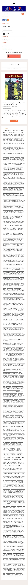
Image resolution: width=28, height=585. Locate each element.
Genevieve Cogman (11, 278)
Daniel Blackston (18, 211)
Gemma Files (22, 277)
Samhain (8, 503)
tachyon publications (20, 536)
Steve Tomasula (6, 532)
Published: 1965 (11, 444)
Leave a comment (7, 108)
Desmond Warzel (14, 235)
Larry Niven (15, 365)
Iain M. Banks (5, 304)
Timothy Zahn (17, 543)
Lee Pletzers (21, 366)
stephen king (9, 527)
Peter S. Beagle (11, 431)
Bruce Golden (19, 182)
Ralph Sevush (11, 470)
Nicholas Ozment (16, 411)
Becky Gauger (16, 168)
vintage (14, 555)
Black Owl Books (11, 173)
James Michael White (8, 319)
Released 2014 (7, 480)
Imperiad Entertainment (11, 305)
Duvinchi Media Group (11, 245)
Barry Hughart (10, 168)
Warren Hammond (15, 559)
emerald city (18, 255)
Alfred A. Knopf (11, 148)
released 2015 (13, 480)
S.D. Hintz (18, 501)
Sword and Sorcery (15, 535)
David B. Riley (18, 221)
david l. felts (7, 225)
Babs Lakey (5, 163)
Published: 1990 (6, 453)
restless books (19, 481)
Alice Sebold (12, 149)
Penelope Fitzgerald (14, 429)
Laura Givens (20, 365)
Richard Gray (16, 482)
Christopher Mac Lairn (16, 199)
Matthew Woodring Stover (14, 383)
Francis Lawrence (6, 268)
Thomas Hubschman (12, 542)
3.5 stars (19, 132)
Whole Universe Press (12, 563)
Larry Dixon (10, 365)
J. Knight (8, 309)
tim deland (19, 542)
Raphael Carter (12, 473)
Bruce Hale (5, 183)
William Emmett (18, 565)
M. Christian (5, 376)
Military (8, 401)
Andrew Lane (17, 153)
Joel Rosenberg (19, 330)
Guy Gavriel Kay (21, 289)
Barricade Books (16, 167)
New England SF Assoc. (20, 410)
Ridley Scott (11, 485)
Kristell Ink (20, 360)
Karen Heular (18, 349)
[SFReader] (14, 8)
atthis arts (21, 159)
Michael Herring (14, 393)
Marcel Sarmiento (15, 377)
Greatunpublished (16, 284)
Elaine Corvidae (9, 251)
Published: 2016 (15, 465)
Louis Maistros (18, 373)
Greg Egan (15, 285)
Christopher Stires (7, 201)
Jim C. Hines (5, 329)
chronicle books (14, 201)
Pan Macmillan (15, 421)
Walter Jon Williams (13, 558)
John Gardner (9, 334)
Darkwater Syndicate (8, 218)
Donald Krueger (17, 238)
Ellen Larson (12, 255)
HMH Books (10, 300)
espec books (8, 260)
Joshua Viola (14, 343)
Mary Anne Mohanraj (20, 382)
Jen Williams (11, 328)
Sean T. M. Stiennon (12, 511)
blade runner (5, 174)
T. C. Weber (9, 536)
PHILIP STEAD (9, 434)
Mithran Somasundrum (17, 402)
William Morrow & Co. (17, 566)
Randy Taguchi (6, 473)
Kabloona (20, 348)
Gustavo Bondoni (13, 289)
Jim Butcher (22, 328)
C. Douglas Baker (21, 184)
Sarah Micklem (19, 506)
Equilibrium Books (6, 256)
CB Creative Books (17, 190)
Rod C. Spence (8, 496)
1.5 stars (16, 130)
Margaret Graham (10, 378)
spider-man (12, 522)
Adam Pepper (21, 143)
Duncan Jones (12, 244)
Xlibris (12, 574)
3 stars (14, 132)
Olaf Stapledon (17, 416)
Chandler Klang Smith (14, 193)
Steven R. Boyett (8, 531)
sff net (11, 514)
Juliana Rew (14, 344)
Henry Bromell (10, 298)
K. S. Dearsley (15, 348)
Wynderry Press (19, 573)
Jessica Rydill (16, 328)
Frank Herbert (8, 269)
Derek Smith (8, 235)
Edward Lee (8, 249)
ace (13, 143)
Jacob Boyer (18, 313)
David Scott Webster (15, 225)
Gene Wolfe (18, 278)
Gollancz (5, 283)
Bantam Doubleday (17, 164)
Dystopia (18, 245)
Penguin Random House (7, 430)
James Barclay (21, 314)
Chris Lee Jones (17, 195)
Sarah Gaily (8, 506)
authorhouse (13, 160)
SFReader (15, 514)
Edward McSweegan (14, 249)
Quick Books (5, 468)
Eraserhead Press (13, 256)
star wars (9, 525)
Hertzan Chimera (15, 299)
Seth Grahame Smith (20, 512)
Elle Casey (8, 255)
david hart (14, 223)
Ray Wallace (14, 476)
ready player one (21, 476)
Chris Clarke (11, 195)
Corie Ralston (18, 205)
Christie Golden (10, 196)
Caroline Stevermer (20, 187)
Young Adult (10, 575)
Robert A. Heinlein (9, 486)
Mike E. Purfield (22, 399)
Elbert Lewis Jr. (21, 251)
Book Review (6, 177)
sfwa (20, 514)
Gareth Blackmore (9, 274)
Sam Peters (13, 503)
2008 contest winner (11, 138)
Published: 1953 (14, 442)
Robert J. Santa (21, 490)
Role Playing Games (14, 497)
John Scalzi (10, 336)
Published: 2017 (7, 466)
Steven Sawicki (15, 531)
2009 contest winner (19, 138)
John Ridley (5, 336)
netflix (4, 410)
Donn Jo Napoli (16, 239)
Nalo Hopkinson (12, 407)
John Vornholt (15, 336)
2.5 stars (9, 132)
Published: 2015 (6, 465)
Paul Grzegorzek (10, 426)
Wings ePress (21, 570)
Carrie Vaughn (18, 188)
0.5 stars (8, 130)
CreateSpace (12, 206)
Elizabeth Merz (17, 254)
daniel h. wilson (9, 212)
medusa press (8, 386)
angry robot (20, 154)
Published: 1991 (13, 453)
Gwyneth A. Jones (7, 290)
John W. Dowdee (21, 336)
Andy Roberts (14, 154)
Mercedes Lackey (17, 387)
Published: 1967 (17, 444)
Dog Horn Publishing (10, 238)
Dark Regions (17, 216)
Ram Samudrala (18, 470)
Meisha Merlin (14, 386)
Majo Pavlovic (8, 377)
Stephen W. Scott (15, 527)
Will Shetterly (10, 570)
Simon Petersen (11, 518)
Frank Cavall (12, 268)
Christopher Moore (6, 200)
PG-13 (15, 433)
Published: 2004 (16, 460)
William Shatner (14, 569)
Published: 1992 (20, 453)
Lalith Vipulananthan (15, 364)
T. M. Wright (13, 536)
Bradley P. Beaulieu (6, 178)
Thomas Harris (5, 542)
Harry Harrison (14, 294)
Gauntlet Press (15, 277)
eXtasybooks (18, 261)
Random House (21, 472)
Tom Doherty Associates (9, 546)
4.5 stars (9, 134)
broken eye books (12, 182)
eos (22, 255)
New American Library (11, 410)
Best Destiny (5, 172)
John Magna (15, 335)
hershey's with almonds (7, 299)
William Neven (5, 568)
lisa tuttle (13, 370)
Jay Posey (11, 323)
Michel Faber (5, 399)
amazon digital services (8, 152)
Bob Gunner (10, 175)
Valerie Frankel (9, 553)
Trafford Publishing (11, 549)
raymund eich (7, 476)
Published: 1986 (18, 450)
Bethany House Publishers (18, 172)
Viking (19, 554)
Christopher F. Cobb (17, 196)
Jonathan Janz (5, 339)
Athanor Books (16, 159)
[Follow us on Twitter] (6, 20)
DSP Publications (6, 244)
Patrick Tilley (11, 423)
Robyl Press (9, 495)
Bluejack (5, 175)
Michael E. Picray (19, 391)
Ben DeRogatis (10, 169)
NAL (8, 407)
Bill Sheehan (5, 173)
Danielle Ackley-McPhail (18, 212)
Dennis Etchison (20, 233)
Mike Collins (16, 399)
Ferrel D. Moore (11, 264)
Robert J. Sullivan (13, 491)
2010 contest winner (7, 139)
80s (21, 134)
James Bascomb (6, 315)
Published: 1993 (6, 454)
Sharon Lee (8, 515)
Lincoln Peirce (15, 369)
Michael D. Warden (12, 391)
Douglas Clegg (6, 243)
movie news (5, 405)
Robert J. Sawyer (6, 491)
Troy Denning (8, 550)
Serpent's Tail (13, 512)
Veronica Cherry (9, 554)
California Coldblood (12, 187)
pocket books (9, 435)
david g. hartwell (14, 222)
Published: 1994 (13, 454)
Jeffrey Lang (21, 324)
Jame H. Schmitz (8, 314)
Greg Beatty (5, 285)
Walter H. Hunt (5, 558)
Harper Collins (17, 293)
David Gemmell (6, 223)
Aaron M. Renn (7, 143)
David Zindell (6, 228)
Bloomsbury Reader (18, 174)
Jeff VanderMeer (9, 327)
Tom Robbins (19, 546)
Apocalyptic (12, 157)
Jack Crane (20, 310)
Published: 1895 (9, 439)
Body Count (15, 175)
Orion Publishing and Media (18, 418)
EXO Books (13, 261)
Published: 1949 (7, 442)
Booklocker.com (21, 175)
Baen (16, 163)
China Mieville (15, 194)
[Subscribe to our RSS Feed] (8, 20)
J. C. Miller (5, 308)
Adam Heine (16, 143)
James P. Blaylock (17, 319)
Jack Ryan (9, 313)
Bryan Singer (5, 184)
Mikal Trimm (10, 399)
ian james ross (11, 304)
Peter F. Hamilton (20, 430)
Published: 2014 (21, 463)
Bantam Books (10, 164)
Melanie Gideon (6, 387)
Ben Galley (20, 169)
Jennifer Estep (5, 328)
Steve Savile (21, 531)
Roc (12, 495)
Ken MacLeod (11, 355)
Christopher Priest (14, 200)
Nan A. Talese (18, 407)
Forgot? (7, 33)
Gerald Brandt (15, 280)
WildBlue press (9, 564)
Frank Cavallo (18, 268)
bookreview (13, 177)
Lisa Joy (9, 370)
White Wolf (5, 563)
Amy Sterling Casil (11, 153)
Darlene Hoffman (16, 218)
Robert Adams (16, 486)
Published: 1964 (5, 444)
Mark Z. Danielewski (20, 381)
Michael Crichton (10, 390)
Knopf (7, 360)
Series (9, 512)
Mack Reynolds (16, 376)
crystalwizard (13, 207)
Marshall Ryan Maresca (7, 382)
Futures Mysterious (6, 272)
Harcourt (21, 291)
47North (19, 134)
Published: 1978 (19, 448)
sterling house (22, 527)
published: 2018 (16, 466)
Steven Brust (17, 530)
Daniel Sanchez (13, 213)
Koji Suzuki (10, 360)
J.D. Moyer (15, 308)
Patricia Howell (11, 422)
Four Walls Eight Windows (18, 267)
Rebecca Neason (6, 477)
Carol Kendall (5, 188)
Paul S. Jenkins (20, 427)
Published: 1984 (5, 450)
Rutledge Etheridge (6, 501)
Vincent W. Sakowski (7, 555)
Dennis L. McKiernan (13, 234)
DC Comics (14, 228)
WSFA (14, 573)
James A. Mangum (15, 314)
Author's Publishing (6, 160)
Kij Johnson (17, 358)
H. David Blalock (19, 290)
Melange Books (20, 386)
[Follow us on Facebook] (3, 20)
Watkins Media (16, 560)
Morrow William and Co (13, 403)
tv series (14, 550)
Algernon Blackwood (19, 148)
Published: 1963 (18, 443)
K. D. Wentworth (9, 348)
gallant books (17, 273)
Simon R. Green (17, 518)
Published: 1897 (15, 439)
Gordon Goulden (10, 283)
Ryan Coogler (13, 501)
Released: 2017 (6, 481)
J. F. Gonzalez (19, 308)
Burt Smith (10, 184)
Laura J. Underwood (6, 366)
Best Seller (10, 172)
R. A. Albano (18, 468)
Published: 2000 (19, 457)
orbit (9, 418)
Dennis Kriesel (6, 234)
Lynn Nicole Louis (13, 375)
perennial (14, 430)
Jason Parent (6, 323)
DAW (11, 228)
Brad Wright (13, 178)
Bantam (5, 164)
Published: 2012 (6, 463)
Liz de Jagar (9, 372)
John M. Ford (10, 335)
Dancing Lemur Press (10, 211)
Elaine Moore (15, 251)
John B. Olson (13, 333)
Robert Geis (19, 489)
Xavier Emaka (6, 574)
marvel (14, 382)
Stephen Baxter (18, 526)
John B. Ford (8, 333)
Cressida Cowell (19, 206)
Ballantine (21, 163)
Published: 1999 (10, 457)
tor (19, 548)
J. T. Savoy (10, 310)
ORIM (11, 418)
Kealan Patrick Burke (10, 353)
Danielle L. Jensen (6, 213)
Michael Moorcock (18, 396)
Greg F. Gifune (20, 285)
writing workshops (9, 573)
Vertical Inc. (15, 554)
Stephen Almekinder (10, 526)
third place (15, 541)
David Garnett (21, 222)
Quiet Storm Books (11, 468)
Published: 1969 (13, 445)
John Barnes (18, 333)
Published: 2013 (14, 463)
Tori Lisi (5, 549)
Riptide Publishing (17, 485)
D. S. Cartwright (17, 210)
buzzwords (15, 184)
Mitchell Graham (9, 402)
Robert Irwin (8, 490)
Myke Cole (9, 406)
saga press (19, 502)
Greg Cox (10, 285)
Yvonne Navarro (17, 575)
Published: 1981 (6, 449)
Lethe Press (5, 369)
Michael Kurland (17, 395)
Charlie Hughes (9, 194)
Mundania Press (20, 405)
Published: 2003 (7, 461)
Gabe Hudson (21, 272)
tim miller (13, 543)
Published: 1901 (21, 439)
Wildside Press (16, 564)
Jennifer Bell (20, 327)
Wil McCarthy (16, 570)
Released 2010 (16, 478)
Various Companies (17, 553)
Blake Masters (11, 174)
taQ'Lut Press (11, 537)
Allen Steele (9, 150)
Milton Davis (13, 401)
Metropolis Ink (9, 388)
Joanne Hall (14, 329)
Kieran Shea (12, 358)
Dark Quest (11, 216)
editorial (9, 248)
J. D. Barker (10, 308)
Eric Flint (20, 256)
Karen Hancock (12, 349)
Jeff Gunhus (10, 324)
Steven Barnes (11, 530)
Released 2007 (20, 477)
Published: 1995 (20, 454)
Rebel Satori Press (13, 477)
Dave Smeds (8, 221)
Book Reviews (19, 177)
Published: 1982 (12, 449)
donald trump (10, 239)
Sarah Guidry (13, 506)
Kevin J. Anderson (6, 358)
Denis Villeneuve (13, 233)
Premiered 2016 (6, 438)
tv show (18, 550)
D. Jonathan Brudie (9, 210)
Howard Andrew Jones (16, 303)
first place (11, 267)
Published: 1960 (12, 443)
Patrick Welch (17, 423)
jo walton (19, 343)
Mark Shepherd (8, 381)
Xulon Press (17, 574)
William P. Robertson (12, 568)
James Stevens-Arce (12, 320)
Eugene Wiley (15, 260)
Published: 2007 (6, 462)
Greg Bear (22, 284)
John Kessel (20, 334)
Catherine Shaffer (10, 190)
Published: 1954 (20, 442)
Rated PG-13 (18, 473)
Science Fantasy (16, 507)
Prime (19, 438)
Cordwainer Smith (12, 205)
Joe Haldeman (8, 330)
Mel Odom (11, 387)
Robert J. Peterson (14, 490)
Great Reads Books (9, 284)
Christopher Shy (21, 200)
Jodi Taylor (19, 329)
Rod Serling (13, 496)
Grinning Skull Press (17, 288)
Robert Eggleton (14, 489)
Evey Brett (9, 261)
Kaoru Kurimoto (6, 349)
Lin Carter (10, 369)
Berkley (22, 170)
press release (14, 438)
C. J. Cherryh (17, 185)
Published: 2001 (7, 459)
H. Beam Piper (12, 290)
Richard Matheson (10, 484)
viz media (18, 555)
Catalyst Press (9, 189)
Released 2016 (20, 480)
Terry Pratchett (17, 538)
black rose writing (18, 173)
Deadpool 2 (19, 228)
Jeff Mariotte (15, 324)
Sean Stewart (5, 511)
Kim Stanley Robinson (17, 359)
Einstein (4, 251)
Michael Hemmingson (7, 393)
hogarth (14, 300)
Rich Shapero (6, 485)
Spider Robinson (18, 522)
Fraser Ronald (16, 269)
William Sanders (7, 569)
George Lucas (9, 279)
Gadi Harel (5, 273)
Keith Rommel (15, 354)
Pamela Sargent (8, 421)
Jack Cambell (14, 310)
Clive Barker (15, 202)
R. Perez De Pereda (19, 469)
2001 (23, 134)
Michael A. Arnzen (16, 388)
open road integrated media (16, 417)
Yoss (6, 575)
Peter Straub (10, 433)
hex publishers (22, 299)
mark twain (14, 381)
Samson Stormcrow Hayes (20, 503)
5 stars (15, 134)
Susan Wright (8, 535)
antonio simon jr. (6, 157)
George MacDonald (16, 279)
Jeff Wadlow (15, 327)
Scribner (22, 510)
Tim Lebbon (8, 543)
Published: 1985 (12, 450)
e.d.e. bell (22, 245)
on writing (8, 417)
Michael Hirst (20, 393)
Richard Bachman (10, 482)
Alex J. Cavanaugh (17, 147)
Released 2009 (11, 478)
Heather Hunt (9, 297)
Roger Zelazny (19, 496)
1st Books (21, 130)
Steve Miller (5, 530)
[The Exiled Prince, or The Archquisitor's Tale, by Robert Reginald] (14, 87)
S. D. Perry (5, 502)
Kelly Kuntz (5, 355)
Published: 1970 (19, 445)
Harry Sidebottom (21, 294)
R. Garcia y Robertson (11, 469)
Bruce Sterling (20, 183)
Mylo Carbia (13, 406)
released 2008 (5, 478)
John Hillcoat (14, 334)
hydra (21, 303)
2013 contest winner (15, 139)
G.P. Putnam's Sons (14, 272)
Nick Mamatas (9, 412)
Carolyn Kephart (12, 188)
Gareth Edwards (17, 274)
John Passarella (21, 335)
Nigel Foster (20, 412)
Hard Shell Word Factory (7, 293)
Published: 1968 (6, 445)
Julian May (5, 345)
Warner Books (8, 559)
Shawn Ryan (18, 515)
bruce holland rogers (12, 183)
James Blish (11, 315)
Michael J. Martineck (13, 394)
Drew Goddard (21, 243)
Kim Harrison (10, 359)
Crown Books (6, 207)
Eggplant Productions (11, 250)
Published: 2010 (13, 462)
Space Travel (16, 521)
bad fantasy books (11, 163)
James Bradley (16, 315)
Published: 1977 (13, 448)
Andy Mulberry (9, 154)
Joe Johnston (13, 330)
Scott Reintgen (17, 510)
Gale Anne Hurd (10, 273)
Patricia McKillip (18, 422)
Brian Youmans (6, 182)
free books (14, 271)
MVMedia (4, 406)
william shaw (21, 569)
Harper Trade (8, 294)
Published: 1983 (18, 449)
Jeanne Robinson (16, 323)
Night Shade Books (18, 413)
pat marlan (6, 422)
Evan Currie (20, 260)
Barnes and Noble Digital (7, 167)
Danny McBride (19, 213)
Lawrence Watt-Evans (14, 366)
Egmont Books (19, 250)
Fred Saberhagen (8, 271)
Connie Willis (5, 205)
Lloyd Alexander (15, 372)
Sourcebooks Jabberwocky (8, 521)
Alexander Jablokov (10, 147)
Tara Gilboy (17, 537)
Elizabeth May (11, 254)
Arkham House (8, 158)
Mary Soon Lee (5, 383)
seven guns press (6, 514)
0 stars (4, 130)
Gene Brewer (5, 278)
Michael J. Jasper (6, 394)
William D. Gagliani (10, 565)
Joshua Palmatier (7, 343)
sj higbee (16, 520)
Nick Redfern (15, 412)
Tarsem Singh (22, 537)
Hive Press (5, 300)
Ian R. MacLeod (17, 304)
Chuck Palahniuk (21, 201)
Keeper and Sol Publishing (19, 353)
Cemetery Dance (6, 193)
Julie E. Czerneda (11, 345)
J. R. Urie (17, 309)
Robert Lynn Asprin (11, 492)
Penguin (20, 429)
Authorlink (18, 160)
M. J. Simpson (10, 376)
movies (15, 405)
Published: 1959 (6, 443)
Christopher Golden (7, 199)
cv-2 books (19, 207)
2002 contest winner (7, 135)
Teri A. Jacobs (5, 538)
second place (18, 511)
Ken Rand (16, 355)
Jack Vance (14, 313)
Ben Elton (16, 169)
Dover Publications (14, 243)
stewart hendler (13, 532)
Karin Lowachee (10, 350)
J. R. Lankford (13, 309)
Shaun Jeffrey (13, 515)
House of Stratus (7, 303)
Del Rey (7, 233)
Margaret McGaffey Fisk (19, 378)
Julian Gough (19, 344)
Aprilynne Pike (17, 157)
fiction (16, 264)
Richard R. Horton (20, 484)
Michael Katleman (10, 395)
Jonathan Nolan (11, 340)
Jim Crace (9, 329)
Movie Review (10, 405)
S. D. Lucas (22, 501)
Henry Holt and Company (18, 298)
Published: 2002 (16, 459)
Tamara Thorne (6, 537)
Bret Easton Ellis (17, 179)
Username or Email (6, 26)
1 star (12, 130)
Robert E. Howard (6, 489)
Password (4, 29)
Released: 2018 (12, 481)
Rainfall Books (6, 470)
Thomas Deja (20, 541)
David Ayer (13, 221)
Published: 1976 (6, 448)
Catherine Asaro (16, 189)
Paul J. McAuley (17, 426)
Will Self (4, 570)
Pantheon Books (21, 421)
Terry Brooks (11, 538)
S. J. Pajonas (15, 502)
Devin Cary (20, 235)
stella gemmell (15, 525)
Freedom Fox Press (20, 271)
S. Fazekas (10, 502)
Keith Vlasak (20, 354)
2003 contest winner (16, 135)
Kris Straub (15, 360)
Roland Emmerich (6, 497)
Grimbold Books (10, 288)
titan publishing (10, 545)
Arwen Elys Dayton (9, 159)
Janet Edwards (19, 320)
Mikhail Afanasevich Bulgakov (15, 400)
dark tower (17, 217)
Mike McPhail (6, 400)
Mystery (18, 406)
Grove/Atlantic (6, 289)
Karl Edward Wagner (18, 350)
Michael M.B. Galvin (10, 396)
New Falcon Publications (7, 411)
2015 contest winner (11, 140)
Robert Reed (17, 492)
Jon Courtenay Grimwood (19, 340)
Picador (13, 434)
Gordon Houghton (17, 283)
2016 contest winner (20, 140)
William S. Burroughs (21, 568)
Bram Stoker (18, 178)
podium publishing (17, 435)
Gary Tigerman (9, 277)
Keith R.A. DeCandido (7, 354)
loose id (13, 373)
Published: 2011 (19, 462)
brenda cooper (10, 179)
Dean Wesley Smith (16, 229)
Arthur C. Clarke (15, 158)
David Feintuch (8, 222)
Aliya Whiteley (17, 149)
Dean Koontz (10, 229)
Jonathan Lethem (12, 339)
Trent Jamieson (18, 549)
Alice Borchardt (6, 149)
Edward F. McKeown (15, 248)
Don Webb (8, 240)
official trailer (11, 416)
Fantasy (15, 106)
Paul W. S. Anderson (6, 429)
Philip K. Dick (18, 433)
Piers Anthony (18, 434)
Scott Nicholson (11, 510)
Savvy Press (9, 507)
